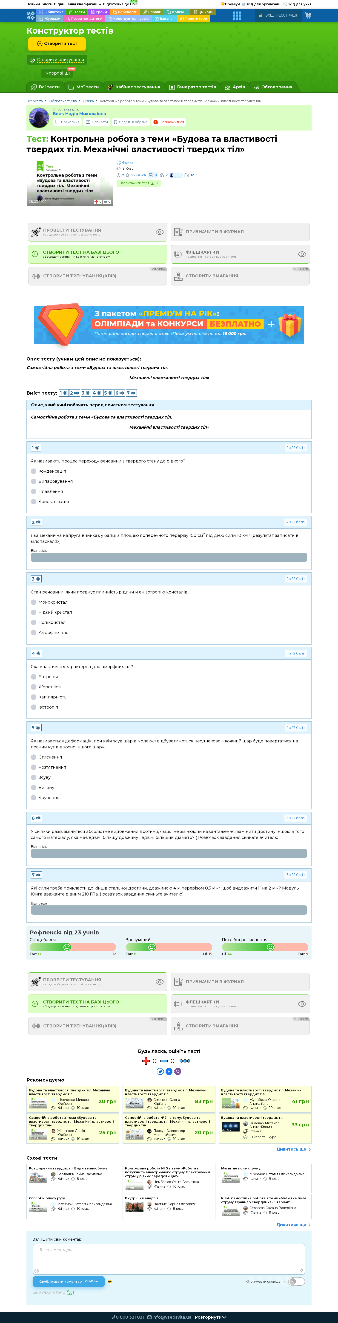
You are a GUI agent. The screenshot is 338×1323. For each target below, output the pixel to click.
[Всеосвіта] (30, 16)
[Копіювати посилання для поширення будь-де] (160, 1071)
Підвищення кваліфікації (77, 4)
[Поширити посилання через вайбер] (177, 1071)
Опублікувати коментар (68, 1281)
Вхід (269, 15)
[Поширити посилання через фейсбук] (169, 1071)
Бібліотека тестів (63, 101)
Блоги (47, 4)
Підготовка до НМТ (120, 3)
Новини (33, 4)
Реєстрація (287, 15)
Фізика (88, 101)
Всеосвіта (34, 101)
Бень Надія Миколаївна (79, 113)
